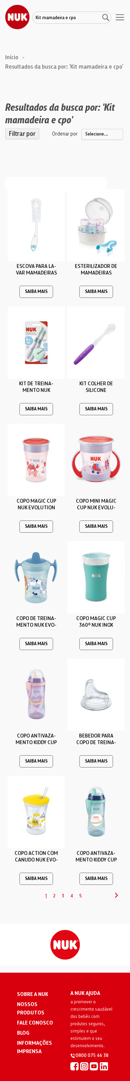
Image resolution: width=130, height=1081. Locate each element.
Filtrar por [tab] (22, 133)
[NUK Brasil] (74, 1066)
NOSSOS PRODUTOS (30, 1009)
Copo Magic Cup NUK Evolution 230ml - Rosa (36, 507)
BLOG (23, 1033)
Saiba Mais (36, 291)
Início (12, 57)
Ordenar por (65, 134)
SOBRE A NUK (32, 994)
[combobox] (72, 18)
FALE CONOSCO (35, 1023)
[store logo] (17, 17)
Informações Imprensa (34, 1047)
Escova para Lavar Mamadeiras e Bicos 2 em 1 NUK (36, 272)
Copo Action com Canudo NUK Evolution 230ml (36, 859)
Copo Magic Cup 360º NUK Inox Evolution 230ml (96, 625)
